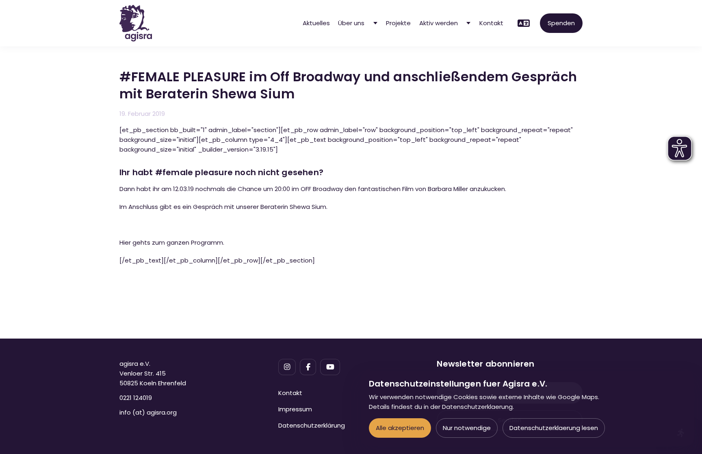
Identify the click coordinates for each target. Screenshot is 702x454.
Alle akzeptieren (400, 428)
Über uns (351, 23)
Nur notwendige (467, 428)
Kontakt (491, 23)
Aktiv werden (438, 23)
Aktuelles (316, 23)
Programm (207, 242)
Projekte (398, 23)
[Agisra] (135, 23)
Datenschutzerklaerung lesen (553, 428)
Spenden (561, 23)
